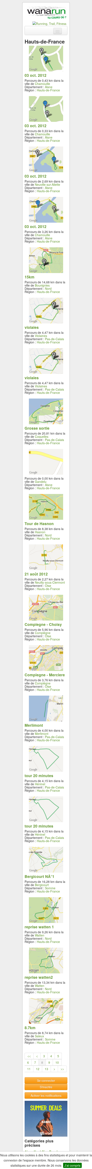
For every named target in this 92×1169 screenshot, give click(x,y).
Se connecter (46, 1080)
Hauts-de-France (48, 90)
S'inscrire (46, 1087)
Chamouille (42, 84)
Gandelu (40, 481)
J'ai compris (72, 1165)
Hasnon (40, 532)
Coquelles (41, 436)
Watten (39, 935)
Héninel (40, 784)
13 (46, 1069)
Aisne (48, 87)
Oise (48, 585)
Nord (48, 288)
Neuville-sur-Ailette (47, 184)
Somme (50, 888)
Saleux (39, 1036)
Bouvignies (42, 285)
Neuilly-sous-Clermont (50, 582)
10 (57, 1062)
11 (29, 1069)
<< (29, 1056)
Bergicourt (42, 885)
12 (37, 1069)
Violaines (41, 336)
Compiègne (42, 633)
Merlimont (41, 733)
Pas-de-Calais (54, 339)
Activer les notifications (46, 1095)
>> (62, 1069)
